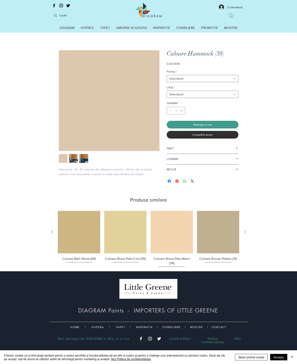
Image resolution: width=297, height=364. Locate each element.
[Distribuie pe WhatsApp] (184, 181)
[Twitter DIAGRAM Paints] (68, 5)
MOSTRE (196, 327)
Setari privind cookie (251, 357)
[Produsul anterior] (52, 231)
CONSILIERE (171, 327)
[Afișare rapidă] (79, 232)
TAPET (120, 327)
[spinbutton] (176, 110)
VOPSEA (97, 327)
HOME (75, 327)
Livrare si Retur (180, 338)
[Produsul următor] (245, 231)
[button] (232, 15)
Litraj (171, 87)
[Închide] (292, 357)
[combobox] (202, 78)
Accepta (279, 357)
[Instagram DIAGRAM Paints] (61, 5)
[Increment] (182, 110)
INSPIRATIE (144, 327)
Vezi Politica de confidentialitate (131, 359)
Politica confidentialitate (212, 340)
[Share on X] (192, 181)
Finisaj (172, 71)
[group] (149, 239)
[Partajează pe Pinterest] (177, 181)
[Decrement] (169, 110)
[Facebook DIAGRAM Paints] (54, 5)
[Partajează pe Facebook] (169, 181)
